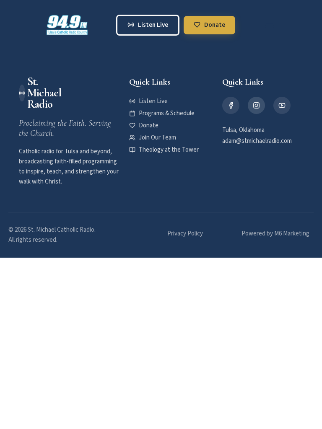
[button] (269, 25)
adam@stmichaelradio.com (257, 141)
